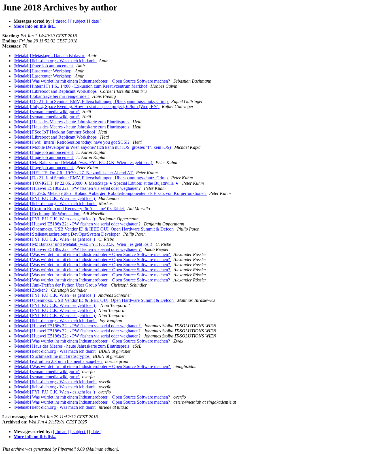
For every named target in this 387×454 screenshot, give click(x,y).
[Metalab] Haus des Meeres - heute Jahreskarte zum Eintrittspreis (72, 121)
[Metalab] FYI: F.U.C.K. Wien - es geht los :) (55, 198)
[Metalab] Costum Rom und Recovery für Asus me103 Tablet (69, 208)
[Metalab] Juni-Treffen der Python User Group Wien (61, 285)
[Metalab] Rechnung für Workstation (47, 213)
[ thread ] (61, 21)
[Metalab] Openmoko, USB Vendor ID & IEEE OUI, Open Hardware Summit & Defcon (94, 229)
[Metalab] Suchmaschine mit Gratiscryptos (52, 356)
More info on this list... (35, 26)
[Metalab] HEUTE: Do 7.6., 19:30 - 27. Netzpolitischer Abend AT (74, 172)
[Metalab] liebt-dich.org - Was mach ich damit (55, 60)
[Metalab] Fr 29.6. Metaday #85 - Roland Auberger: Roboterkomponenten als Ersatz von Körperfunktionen (110, 193)
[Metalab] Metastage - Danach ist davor (49, 55)
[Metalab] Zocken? (31, 290)
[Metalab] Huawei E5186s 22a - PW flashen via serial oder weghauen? (78, 188)
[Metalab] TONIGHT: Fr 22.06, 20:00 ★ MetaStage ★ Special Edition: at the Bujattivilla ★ (97, 183)
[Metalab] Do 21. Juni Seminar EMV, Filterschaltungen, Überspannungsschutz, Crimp (91, 101)
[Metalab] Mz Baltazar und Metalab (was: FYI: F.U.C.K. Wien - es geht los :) (83, 162)
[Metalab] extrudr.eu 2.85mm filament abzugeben (58, 361)
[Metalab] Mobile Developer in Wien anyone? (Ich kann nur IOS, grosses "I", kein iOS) (93, 147)
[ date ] (95, 21)
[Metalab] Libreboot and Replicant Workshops (56, 91)
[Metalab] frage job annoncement (44, 65)
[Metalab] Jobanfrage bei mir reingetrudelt (52, 96)
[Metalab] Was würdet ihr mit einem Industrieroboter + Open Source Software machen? (92, 81)
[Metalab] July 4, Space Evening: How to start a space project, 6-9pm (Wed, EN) (87, 106)
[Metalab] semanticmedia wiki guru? (47, 111)
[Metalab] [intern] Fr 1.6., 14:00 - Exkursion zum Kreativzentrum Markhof (81, 86)
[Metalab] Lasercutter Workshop (43, 70)
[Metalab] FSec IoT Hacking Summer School (55, 132)
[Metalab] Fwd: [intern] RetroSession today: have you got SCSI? (72, 142)
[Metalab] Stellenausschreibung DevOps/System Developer (67, 234)
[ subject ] (79, 21)
